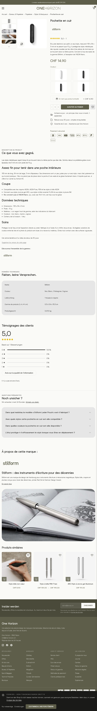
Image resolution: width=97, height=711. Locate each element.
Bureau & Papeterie (16, 14)
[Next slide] (9, 46)
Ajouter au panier (75, 107)
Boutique (5, 680)
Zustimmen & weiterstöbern (41, 706)
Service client (55, 655)
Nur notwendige (7, 706)
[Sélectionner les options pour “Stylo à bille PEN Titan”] (36, 579)
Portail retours (55, 666)
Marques (29, 680)
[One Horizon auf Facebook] (7, 645)
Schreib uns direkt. (32, 402)
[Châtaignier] (61, 87)
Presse (77, 673)
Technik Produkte (7, 677)
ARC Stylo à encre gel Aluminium (80, 584)
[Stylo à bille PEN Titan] (48, 566)
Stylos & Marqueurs (41, 14)
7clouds (28, 673)
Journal (77, 659)
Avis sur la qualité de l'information (19, 373)
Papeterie (28, 14)
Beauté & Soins (7, 666)
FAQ (52, 659)
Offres (4, 659)
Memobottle (30, 659)
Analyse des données (77, 612)
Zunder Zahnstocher (33, 677)
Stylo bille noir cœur (16, 584)
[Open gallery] (21, 44)
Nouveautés (6, 655)
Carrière (77, 662)
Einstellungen (19, 706)
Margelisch (29, 669)
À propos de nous (80, 655)
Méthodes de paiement (58, 673)
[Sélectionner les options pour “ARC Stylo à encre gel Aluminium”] (68, 579)
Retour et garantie (57, 669)
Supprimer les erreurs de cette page (14, 242)
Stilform (47, 285)
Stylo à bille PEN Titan (48, 584)
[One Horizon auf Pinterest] (11, 645)
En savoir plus (7, 484)
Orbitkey (29, 655)
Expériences (79, 680)
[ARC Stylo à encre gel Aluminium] (80, 566)
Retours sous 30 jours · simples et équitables (70, 120)
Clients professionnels (58, 677)
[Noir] (61, 74)
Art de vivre (5, 662)
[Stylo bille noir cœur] (16, 566)
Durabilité (78, 677)
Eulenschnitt (30, 662)
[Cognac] (83, 87)
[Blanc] (83, 74)
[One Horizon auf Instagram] (3, 645)
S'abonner (88, 605)
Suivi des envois (56, 662)
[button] (4, 579)
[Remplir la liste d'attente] (92, 107)
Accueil (4, 14)
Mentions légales (80, 669)
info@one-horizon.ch (9, 638)
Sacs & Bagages (7, 673)
